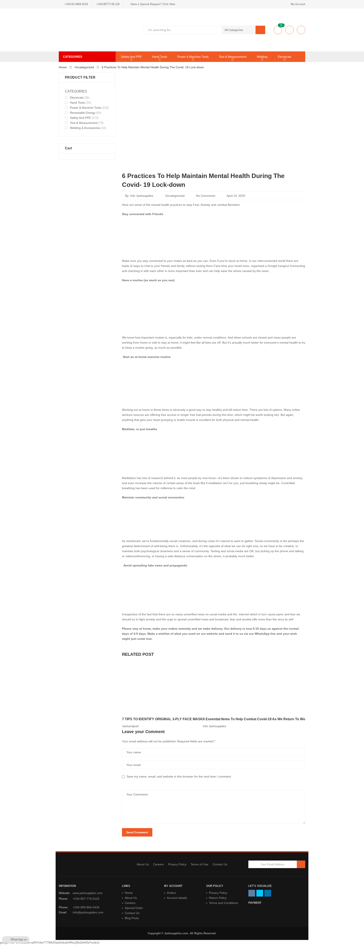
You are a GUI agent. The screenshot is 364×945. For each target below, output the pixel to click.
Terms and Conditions (223, 903)
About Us (143, 864)
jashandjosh (130, 726)
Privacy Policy (177, 864)
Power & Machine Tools (193, 56)
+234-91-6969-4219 (76, 4)
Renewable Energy (82, 112)
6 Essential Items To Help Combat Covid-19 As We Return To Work (255, 719)
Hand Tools (159, 56)
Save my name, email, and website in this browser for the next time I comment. (179, 776)
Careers (158, 864)
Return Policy (218, 897)
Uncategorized (175, 195)
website (212, 633)
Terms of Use (199, 864)
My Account (298, 4)
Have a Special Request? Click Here (153, 4)
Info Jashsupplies (141, 195)
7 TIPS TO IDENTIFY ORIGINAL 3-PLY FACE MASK (162, 719)
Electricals (284, 56)
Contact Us (220, 864)
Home (129, 892)
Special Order (134, 908)
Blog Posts (132, 918)
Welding (262, 56)
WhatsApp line (265, 633)
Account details (177, 897)
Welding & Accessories (85, 128)
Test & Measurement (232, 56)
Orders (171, 892)
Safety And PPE (131, 56)
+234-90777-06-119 (107, 4)
